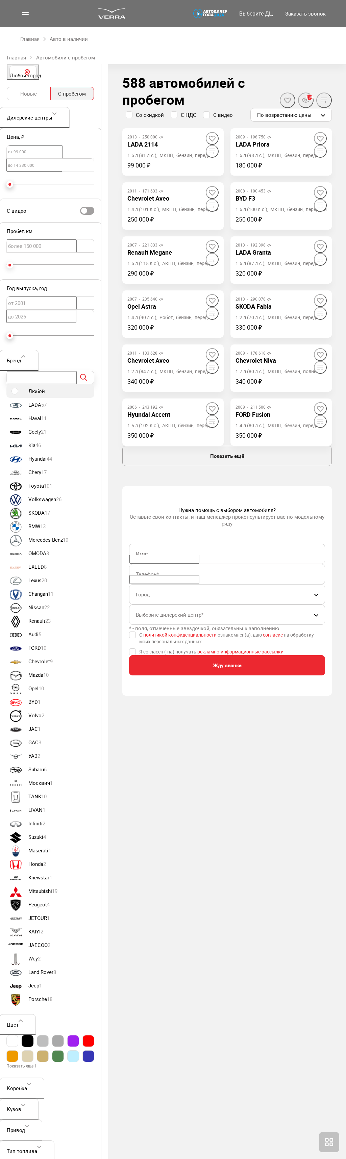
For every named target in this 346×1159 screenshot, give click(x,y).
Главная (16, 57)
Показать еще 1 (21, 1065)
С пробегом (72, 93)
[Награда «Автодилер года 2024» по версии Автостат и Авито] (210, 13)
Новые (28, 93)
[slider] (9, 184)
